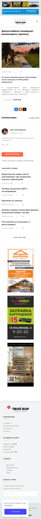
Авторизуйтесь (12, 154)
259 (23, 216)
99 (22, 183)
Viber (8, 473)
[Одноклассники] (20, 109)
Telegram (9, 470)
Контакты (6, 431)
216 (23, 195)
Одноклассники (12, 467)
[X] (24, 109)
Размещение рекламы (11, 426)
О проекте (7, 423)
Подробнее (8, 505)
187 (23, 204)
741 (21, 72)
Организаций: (10, 452)
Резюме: (7, 449)
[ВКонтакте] (16, 109)
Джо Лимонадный (18, 130)
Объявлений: (10, 444)
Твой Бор (17, 100)
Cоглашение (7, 428)
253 (23, 228)
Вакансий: (8, 447)
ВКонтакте (10, 465)
